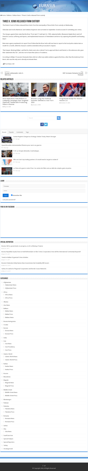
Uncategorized (8, 449)
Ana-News (7, 305)
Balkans (9, 15)
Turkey (6, 445)
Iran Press (8, 350)
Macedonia (7, 377)
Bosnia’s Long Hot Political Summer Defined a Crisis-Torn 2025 (42, 100)
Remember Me (17, 195)
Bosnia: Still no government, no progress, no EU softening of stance (22, 246)
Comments (19, 132)
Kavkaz (6, 364)
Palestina (6, 406)
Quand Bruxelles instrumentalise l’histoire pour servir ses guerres (21, 145)
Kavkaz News (9, 366)
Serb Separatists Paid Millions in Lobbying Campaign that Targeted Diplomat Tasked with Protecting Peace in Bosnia (15, 101)
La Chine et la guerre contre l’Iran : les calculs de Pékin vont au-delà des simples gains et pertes (42, 168)
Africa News (9, 294)
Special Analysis (8, 439)
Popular (11, 132)
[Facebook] (42, 124)
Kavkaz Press (9, 369)
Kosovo (6, 373)
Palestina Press (9, 412)
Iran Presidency (10, 347)
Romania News (9, 418)
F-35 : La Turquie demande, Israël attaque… (26, 151)
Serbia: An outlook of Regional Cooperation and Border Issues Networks (24, 268)
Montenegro (7, 399)
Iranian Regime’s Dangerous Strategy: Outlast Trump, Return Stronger (34, 136)
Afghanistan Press (10, 288)
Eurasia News (9, 330)
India (5, 338)
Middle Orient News (11, 392)
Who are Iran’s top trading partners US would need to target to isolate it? (35, 159)
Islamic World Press (11, 360)
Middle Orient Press (11, 395)
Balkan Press (9, 314)
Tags (27, 132)
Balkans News (9, 317)
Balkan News (17, 15)
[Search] (59, 118)
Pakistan (6, 403)
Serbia (6, 425)
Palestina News (9, 409)
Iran (5, 341)
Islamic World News (11, 356)
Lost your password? (9, 199)
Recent (4, 132)
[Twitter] (46, 124)
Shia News (8, 431)
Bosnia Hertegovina (10, 321)
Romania (6, 416)
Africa (5, 292)
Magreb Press (9, 386)
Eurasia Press (9, 334)
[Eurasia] (44, 5)
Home (4, 15)
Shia (5, 429)
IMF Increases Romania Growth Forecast (73, 73)
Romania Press (9, 421)
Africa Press (8, 298)
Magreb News (9, 382)
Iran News (8, 343)
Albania (6, 302)
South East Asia (8, 435)
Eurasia (6, 328)
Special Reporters (9, 442)
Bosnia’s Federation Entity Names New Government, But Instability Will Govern (25, 263)
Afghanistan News (10, 285)
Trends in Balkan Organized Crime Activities (15, 257)
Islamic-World (8, 354)
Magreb (6, 380)
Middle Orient (8, 390)
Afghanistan (7, 282)
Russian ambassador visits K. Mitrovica (14, 73)
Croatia (6, 325)
